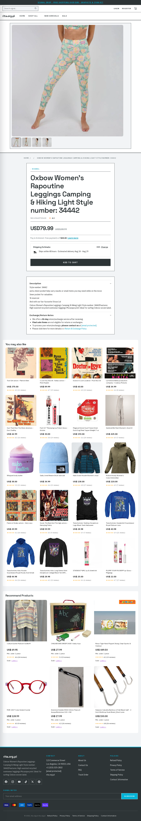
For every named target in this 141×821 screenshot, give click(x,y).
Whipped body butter (14, 475)
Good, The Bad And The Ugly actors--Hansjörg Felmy (54, 524)
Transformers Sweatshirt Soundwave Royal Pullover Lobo (120, 524)
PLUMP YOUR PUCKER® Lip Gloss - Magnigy (119, 571)
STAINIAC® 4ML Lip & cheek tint (85, 570)
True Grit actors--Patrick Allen (18, 381)
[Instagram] (12, 781)
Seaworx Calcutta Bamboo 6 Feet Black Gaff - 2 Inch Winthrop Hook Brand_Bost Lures (113, 711)
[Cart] (135, 9)
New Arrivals (51, 16)
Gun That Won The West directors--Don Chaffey (20, 429)
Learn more (73, 238)
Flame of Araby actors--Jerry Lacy (19, 523)
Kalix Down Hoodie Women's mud (85, 475)
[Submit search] (35, 8)
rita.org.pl (8, 16)
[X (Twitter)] (32, 781)
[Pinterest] (39, 781)
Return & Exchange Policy (76, 328)
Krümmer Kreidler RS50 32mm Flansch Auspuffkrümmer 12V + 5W (65, 711)
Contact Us (83, 765)
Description (35, 283)
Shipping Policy (116, 774)
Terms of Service (117, 770)
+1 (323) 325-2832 (54, 767)
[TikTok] (26, 781)
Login (116, 9)
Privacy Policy (116, 765)
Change (104, 247)
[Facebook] (6, 781)
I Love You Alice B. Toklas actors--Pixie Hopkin (53, 382)
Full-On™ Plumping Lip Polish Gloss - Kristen (54, 429)
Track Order (83, 774)
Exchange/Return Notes (42, 315)
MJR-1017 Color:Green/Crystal (18, 710)
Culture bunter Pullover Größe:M (19, 643)
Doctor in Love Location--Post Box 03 (87, 381)
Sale (64, 16)
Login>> (15, 661)
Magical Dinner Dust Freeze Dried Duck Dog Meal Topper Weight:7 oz (86, 429)
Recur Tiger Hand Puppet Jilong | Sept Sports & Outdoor (113, 644)
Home (22, 16)
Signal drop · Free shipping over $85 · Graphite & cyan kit (70, 2)
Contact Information (119, 779)
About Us (82, 760)
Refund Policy (116, 760)
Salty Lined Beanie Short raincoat (52, 475)
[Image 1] (16, 142)
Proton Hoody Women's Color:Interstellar (115, 476)
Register (126, 9)
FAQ (80, 770)
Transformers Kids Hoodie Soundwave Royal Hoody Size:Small (20, 571)
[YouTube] (19, 781)
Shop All (33, 16)
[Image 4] (47, 142)
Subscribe (129, 796)
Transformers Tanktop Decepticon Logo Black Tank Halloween (85, 524)
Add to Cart (70, 262)
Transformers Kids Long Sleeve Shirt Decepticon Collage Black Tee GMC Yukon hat (53, 571)
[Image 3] (36, 142)
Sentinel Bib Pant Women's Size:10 (119, 428)
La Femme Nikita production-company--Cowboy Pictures (117, 382)
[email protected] (89, 325)
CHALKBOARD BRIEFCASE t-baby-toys (66, 643)
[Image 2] (26, 142)
